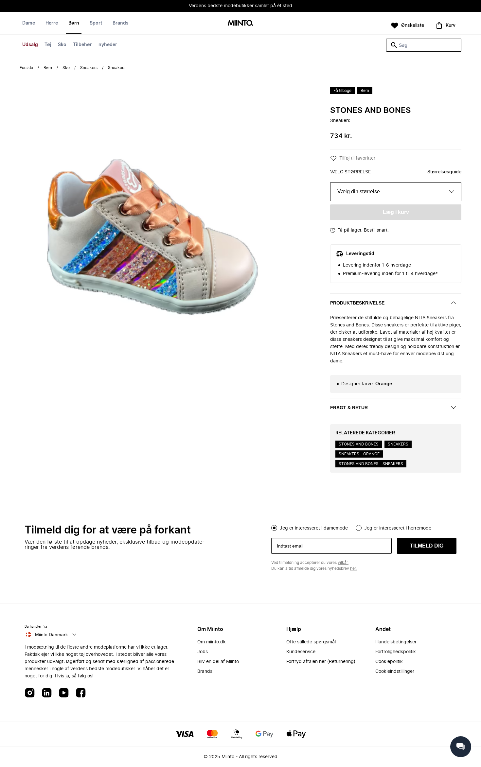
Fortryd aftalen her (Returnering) (320, 661)
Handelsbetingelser (396, 642)
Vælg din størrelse (358, 191)
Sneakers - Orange (359, 454)
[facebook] (81, 693)
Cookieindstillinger (394, 671)
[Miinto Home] (240, 23)
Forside (26, 68)
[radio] (274, 528)
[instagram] (30, 693)
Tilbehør (82, 45)
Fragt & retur (349, 407)
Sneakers (89, 68)
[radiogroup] (363, 527)
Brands (121, 23)
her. (353, 568)
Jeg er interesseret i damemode (314, 528)
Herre (51, 23)
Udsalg (30, 45)
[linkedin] (47, 693)
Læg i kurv (396, 212)
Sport (96, 23)
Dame (28, 23)
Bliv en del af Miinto (218, 661)
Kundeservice (300, 652)
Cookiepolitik (389, 661)
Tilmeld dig (426, 546)
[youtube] (64, 693)
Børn (73, 23)
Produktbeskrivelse (357, 302)
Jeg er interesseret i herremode (397, 528)
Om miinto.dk (211, 642)
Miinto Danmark (51, 634)
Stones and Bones (370, 110)
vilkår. (343, 563)
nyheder (107, 45)
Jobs (202, 652)
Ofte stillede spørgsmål (311, 642)
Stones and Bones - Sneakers (371, 464)
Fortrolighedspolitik (395, 652)
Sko (62, 45)
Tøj (48, 45)
